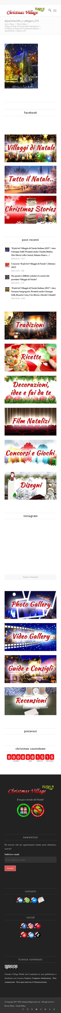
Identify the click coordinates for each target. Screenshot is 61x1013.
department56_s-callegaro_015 (22, 21)
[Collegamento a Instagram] (27, 1009)
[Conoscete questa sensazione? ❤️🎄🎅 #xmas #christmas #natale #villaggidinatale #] (13, 529)
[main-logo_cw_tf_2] (25, 11)
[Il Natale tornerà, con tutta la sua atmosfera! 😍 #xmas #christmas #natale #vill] (30, 548)
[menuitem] (48, 11)
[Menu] (54, 10)
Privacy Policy (10, 1006)
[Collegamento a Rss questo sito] (41, 1009)
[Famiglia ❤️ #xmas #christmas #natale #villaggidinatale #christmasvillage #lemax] (30, 565)
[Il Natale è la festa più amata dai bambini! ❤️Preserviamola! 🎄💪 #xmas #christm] (48, 529)
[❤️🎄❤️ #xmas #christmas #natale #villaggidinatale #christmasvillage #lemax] (48, 565)
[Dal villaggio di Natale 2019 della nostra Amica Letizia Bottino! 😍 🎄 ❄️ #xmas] (13, 547)
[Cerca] (48, 11)
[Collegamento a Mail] (45, 1009)
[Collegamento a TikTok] (54, 1009)
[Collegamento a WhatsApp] (50, 1009)
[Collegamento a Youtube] (36, 1009)
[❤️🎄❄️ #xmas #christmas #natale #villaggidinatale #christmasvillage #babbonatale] (48, 547)
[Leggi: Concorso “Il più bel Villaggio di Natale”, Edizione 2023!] (7, 265)
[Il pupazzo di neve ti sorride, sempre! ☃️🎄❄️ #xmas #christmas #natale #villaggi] (30, 530)
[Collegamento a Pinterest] (32, 1009)
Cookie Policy (21, 1006)
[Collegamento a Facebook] (23, 1009)
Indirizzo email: (12, 854)
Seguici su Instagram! (30, 577)
